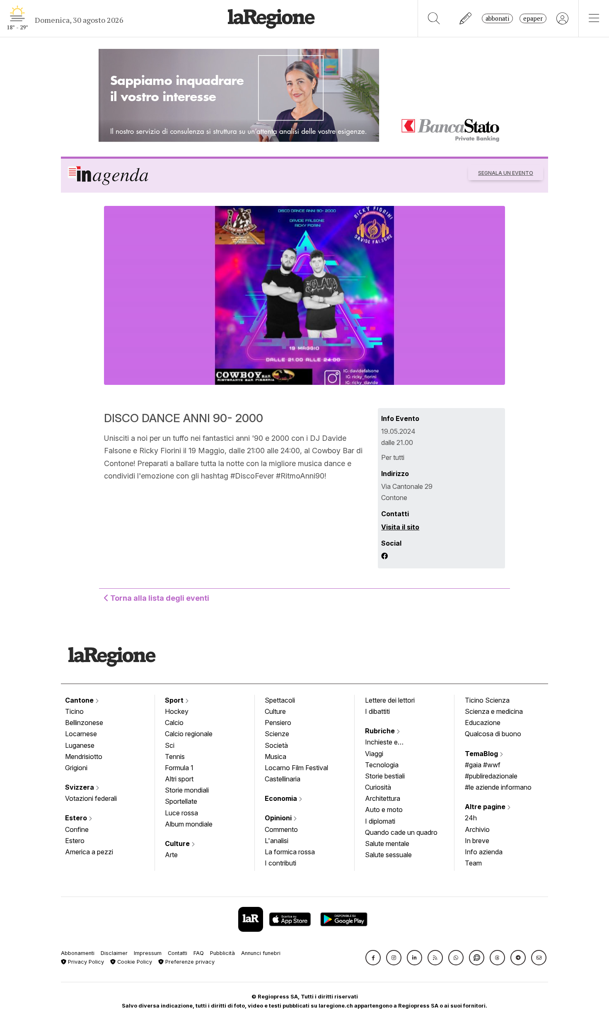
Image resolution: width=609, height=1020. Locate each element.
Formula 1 (179, 768)
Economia (282, 798)
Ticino (74, 711)
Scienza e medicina (494, 711)
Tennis (175, 756)
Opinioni (279, 818)
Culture (178, 843)
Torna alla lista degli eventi (159, 598)
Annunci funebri (260, 953)
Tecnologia (382, 765)
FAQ (198, 953)
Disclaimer (114, 953)
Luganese (79, 745)
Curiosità (378, 787)
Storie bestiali (385, 776)
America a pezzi (89, 852)
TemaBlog (482, 753)
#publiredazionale (491, 776)
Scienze (277, 734)
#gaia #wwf (482, 765)
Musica (275, 756)
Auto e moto (384, 809)
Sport (175, 700)
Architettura (382, 798)
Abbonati (497, 18)
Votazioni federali (91, 798)
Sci (169, 745)
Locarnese (81, 734)
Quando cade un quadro (401, 832)
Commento (281, 829)
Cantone (80, 700)
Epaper (533, 18)
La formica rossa (290, 852)
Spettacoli (280, 700)
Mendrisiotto (83, 756)
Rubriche (380, 731)
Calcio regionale (189, 734)
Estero (77, 818)
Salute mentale (387, 843)
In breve (477, 840)
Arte (171, 855)
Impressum (148, 953)
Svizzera (80, 787)
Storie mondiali (187, 790)
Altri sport (179, 779)
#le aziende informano (498, 787)
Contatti (177, 953)
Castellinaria (282, 779)
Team (473, 863)
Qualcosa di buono (493, 734)
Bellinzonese (84, 722)
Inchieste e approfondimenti (389, 743)
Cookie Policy (134, 962)
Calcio (174, 722)
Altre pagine (486, 806)
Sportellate (181, 801)
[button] (373, 957)
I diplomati (380, 821)
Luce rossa (181, 813)
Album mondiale (189, 824)
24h (471, 818)
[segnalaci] (466, 18)
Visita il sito (400, 527)
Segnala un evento (505, 173)
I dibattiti (377, 711)
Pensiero (278, 722)
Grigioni (76, 768)
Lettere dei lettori (390, 700)
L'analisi (276, 840)
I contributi (280, 863)
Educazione (482, 722)
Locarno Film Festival (296, 768)
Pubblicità (222, 953)
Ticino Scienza (487, 700)
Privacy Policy (85, 962)
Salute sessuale (388, 855)
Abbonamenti (77, 953)
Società (276, 745)
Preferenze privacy (189, 962)
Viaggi (374, 753)
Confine (77, 829)
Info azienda (484, 852)
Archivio (477, 829)
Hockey (176, 711)
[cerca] (434, 18)
